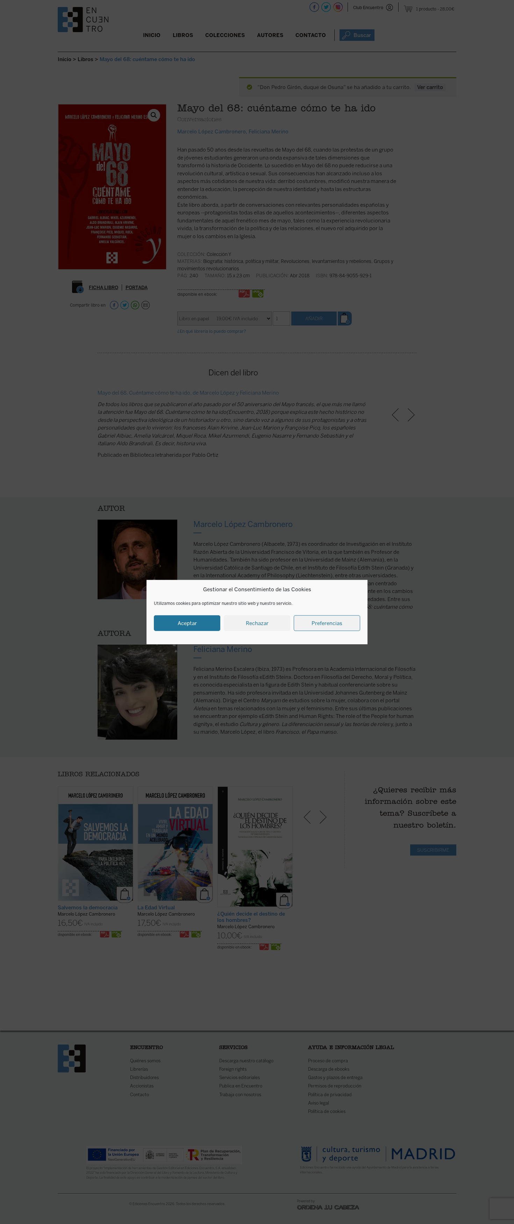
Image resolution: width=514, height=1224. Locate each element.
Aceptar (187, 623)
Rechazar (257, 623)
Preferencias (327, 623)
